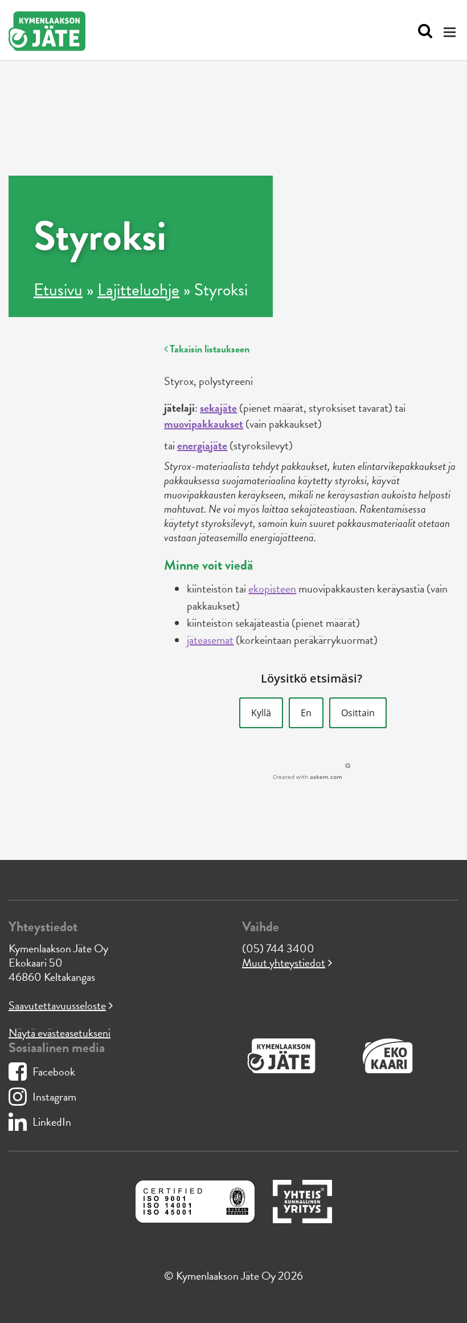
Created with (307, 777)
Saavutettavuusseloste (57, 1005)
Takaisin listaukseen (208, 348)
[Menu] (451, 32)
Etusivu (58, 289)
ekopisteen (272, 588)
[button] (261, 712)
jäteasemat (210, 639)
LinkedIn (51, 1121)
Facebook (53, 1071)
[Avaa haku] (422, 31)
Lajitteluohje (138, 289)
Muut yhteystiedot (283, 962)
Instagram (54, 1096)
